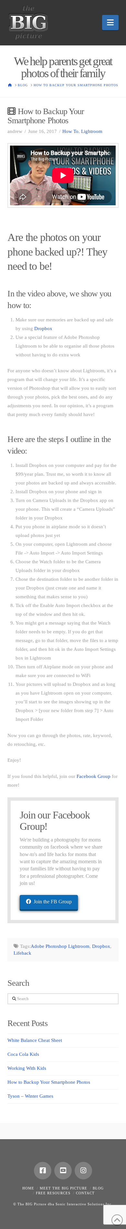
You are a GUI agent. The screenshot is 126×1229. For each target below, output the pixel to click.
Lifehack (22, 953)
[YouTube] (63, 1170)
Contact (85, 1193)
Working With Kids (26, 1068)
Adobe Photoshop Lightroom (60, 946)
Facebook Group (93, 776)
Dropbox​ (43, 328)
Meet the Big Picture (63, 1188)
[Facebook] (42, 1170)
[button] (110, 22)
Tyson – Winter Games (30, 1096)
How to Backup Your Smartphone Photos (48, 1082)
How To (70, 131)
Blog (98, 1188)
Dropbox (101, 946)
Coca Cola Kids (23, 1054)
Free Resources (53, 1193)
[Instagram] (83, 1170)
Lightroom (91, 131)
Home (28, 1188)
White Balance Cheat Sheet (34, 1040)
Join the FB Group (53, 901)
